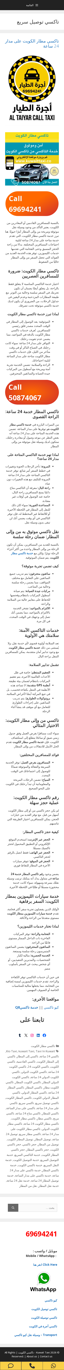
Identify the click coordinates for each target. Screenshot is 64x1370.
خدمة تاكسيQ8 (26, 1007)
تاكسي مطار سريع (30, 1134)
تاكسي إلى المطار (27, 1056)
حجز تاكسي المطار (37, 1149)
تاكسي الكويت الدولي (34, 1072)
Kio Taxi (11, 1051)
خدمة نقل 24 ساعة (18, 1180)
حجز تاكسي (30, 1144)
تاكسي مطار (44, 1118)
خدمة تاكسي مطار (22, 553)
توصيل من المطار (48, 1144)
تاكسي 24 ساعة (49, 1056)
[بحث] (13, 1208)
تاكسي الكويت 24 (38, 1067)
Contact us (46, 1356)
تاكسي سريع (26, 1103)
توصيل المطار (42, 1139)
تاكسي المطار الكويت (19, 1098)
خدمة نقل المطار (48, 1186)
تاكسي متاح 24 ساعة (28, 1113)
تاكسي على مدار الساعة (20, 1108)
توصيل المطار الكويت (20, 1139)
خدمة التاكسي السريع (27, 1155)
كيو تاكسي (51, 1007)
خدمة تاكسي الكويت (30, 1165)
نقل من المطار (28, 1186)
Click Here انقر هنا (45, 1265)
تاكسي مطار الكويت (43, 1046)
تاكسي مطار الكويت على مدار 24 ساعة (32, 43)
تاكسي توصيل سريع (47, 1103)
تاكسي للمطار (50, 1113)
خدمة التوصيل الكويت (26, 1160)
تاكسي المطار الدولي (34, 1092)
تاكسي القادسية (26, 1061)
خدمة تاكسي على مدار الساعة (33, 1175)
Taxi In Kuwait (45, 1051)
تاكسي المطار (33, 1087)
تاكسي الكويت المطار (28, 1082)
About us (32, 1356)
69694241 (41, 1233)
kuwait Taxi (26, 1051)
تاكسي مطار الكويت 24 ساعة (41, 1124)
